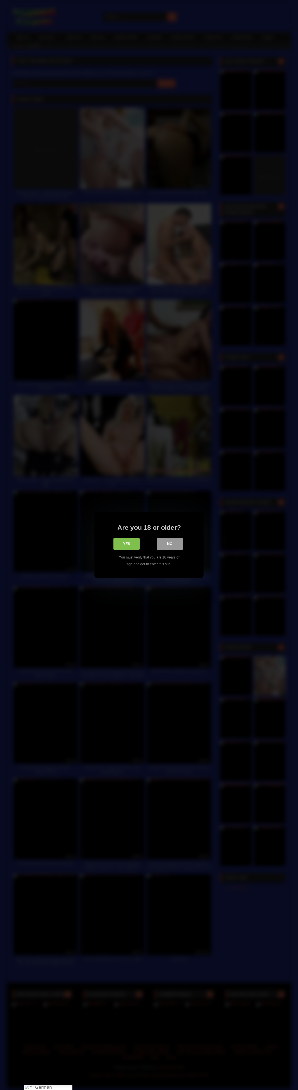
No (169, 544)
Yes (126, 544)
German (43, 1087)
